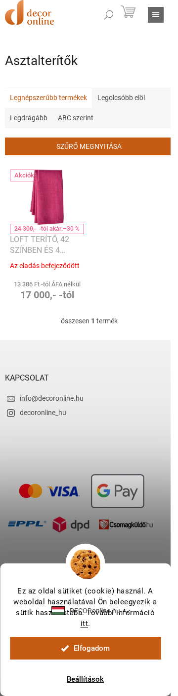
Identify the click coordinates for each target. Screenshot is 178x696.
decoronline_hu (43, 413)
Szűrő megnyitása (89, 146)
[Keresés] (109, 15)
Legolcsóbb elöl (121, 98)
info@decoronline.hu (52, 398)
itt (85, 623)
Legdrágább (28, 118)
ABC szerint (75, 118)
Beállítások (85, 679)
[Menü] (156, 15)
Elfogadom (92, 648)
